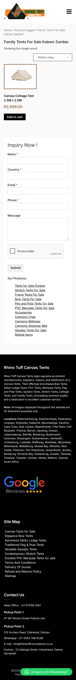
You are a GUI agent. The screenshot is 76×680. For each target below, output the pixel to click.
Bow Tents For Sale (28, 299)
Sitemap (10, 576)
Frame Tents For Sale (29, 294)
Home (8, 30)
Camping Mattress (27, 321)
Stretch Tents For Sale (30, 290)
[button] (46, 672)
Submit (15, 267)
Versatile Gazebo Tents (21, 549)
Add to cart (15, 117)
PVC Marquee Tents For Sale (34, 308)
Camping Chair (25, 317)
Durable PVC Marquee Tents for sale (30, 558)
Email (12, 185)
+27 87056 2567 (30, 605)
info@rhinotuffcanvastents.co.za (33, 643)
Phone (13, 200)
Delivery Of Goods (18, 567)
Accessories (23, 312)
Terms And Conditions (20, 562)
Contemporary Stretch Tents (24, 553)
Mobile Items (24, 334)
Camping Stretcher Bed (31, 326)
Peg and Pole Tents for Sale (34, 303)
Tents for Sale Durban (30, 286)
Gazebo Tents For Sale (30, 330)
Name (13, 154)
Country (14, 169)
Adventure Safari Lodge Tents (25, 540)
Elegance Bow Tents (19, 536)
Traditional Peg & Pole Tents (24, 545)
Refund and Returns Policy (23, 571)
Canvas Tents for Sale (20, 531)
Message (14, 215)
